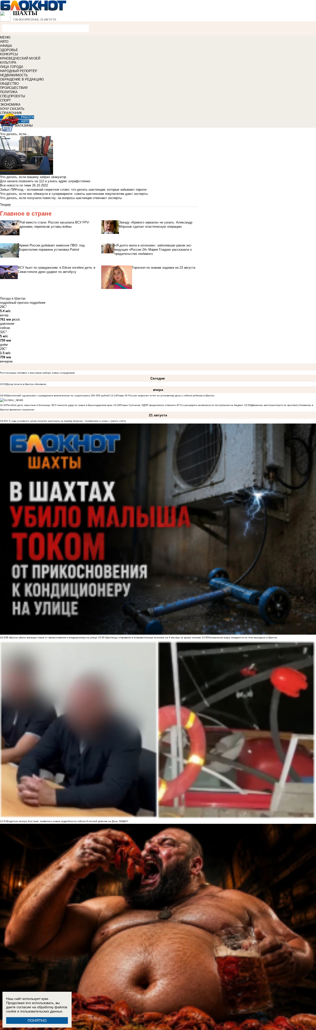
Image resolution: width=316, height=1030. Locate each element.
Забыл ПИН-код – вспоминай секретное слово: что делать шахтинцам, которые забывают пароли (73, 189)
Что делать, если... (14, 134)
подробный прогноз (14, 302)
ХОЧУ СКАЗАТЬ (12, 109)
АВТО (4, 41)
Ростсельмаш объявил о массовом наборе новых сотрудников (37, 372)
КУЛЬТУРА (8, 62)
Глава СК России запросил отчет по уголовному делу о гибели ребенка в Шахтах (165, 395)
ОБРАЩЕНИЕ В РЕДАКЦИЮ (22, 79)
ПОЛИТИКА (9, 92)
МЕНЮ (5, 37)
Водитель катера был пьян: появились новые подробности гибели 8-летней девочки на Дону (62, 821)
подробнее (37, 302)
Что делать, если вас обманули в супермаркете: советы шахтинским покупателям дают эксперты (74, 194)
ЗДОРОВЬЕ (9, 50)
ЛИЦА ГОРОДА (11, 67)
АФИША (6, 46)
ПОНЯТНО (37, 1020)
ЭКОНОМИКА (10, 104)
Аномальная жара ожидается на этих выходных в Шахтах (242, 637)
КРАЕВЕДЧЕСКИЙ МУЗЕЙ (20, 58)
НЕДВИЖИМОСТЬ (14, 75)
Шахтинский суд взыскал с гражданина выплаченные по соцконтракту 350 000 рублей (58, 395)
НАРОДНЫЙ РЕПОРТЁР (18, 71)
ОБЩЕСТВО (9, 83)
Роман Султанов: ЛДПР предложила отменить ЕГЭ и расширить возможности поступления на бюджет (181, 405)
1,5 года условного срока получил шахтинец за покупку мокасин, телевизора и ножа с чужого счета (66, 421)
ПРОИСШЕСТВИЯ (13, 88)
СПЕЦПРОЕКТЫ (12, 96)
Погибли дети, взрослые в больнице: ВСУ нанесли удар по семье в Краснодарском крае (59, 405)
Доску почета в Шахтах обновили (26, 384)
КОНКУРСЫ (9, 54)
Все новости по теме (15, 185)
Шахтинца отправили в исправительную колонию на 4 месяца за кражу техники (153, 637)
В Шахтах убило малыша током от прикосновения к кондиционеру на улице (52, 637)
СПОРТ (5, 100)
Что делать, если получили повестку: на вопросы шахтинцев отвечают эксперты (61, 198)
